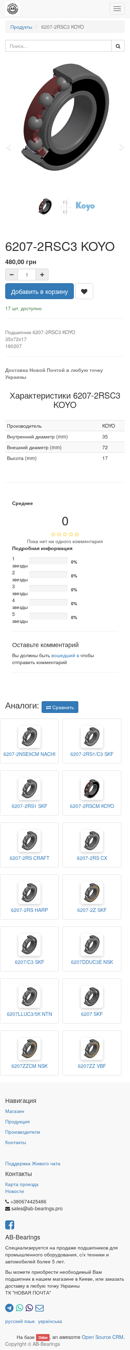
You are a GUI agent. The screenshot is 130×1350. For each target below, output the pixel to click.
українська (50, 1320)
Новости (14, 1190)
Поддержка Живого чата (32, 1163)
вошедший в (65, 655)
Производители (22, 1131)
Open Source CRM (102, 1336)
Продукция (17, 1121)
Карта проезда (21, 1184)
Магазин (14, 1110)
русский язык (20, 1320)
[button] (11, 143)
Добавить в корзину (39, 291)
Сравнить (62, 707)
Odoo (42, 1337)
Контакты (15, 1142)
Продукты (21, 26)
